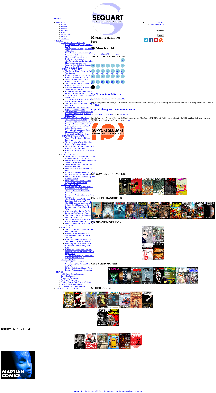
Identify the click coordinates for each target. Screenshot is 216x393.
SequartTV (65, 39)
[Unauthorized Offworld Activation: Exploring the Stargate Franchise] (108, 218)
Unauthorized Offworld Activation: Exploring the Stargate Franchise (77, 76)
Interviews (64, 30)
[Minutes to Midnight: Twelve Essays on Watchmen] (113, 325)
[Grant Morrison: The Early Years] (147, 242)
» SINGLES (65, 227)
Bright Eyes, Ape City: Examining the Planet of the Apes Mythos (78, 92)
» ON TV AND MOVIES (70, 154)
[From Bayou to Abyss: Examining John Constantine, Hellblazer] (147, 194)
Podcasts (64, 37)
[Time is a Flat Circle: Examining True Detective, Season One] (147, 284)
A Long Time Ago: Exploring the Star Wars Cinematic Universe (78, 100)
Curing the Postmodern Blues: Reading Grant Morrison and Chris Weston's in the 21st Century (79, 126)
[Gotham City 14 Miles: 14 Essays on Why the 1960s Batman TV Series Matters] (170, 284)
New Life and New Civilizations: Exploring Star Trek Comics (77, 109)
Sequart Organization (82, 391)
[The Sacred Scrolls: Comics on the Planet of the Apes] (186, 218)
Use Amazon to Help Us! (112, 391)
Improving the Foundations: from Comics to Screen (78, 182)
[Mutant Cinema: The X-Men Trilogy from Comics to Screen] (181, 284)
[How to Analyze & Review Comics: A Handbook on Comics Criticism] (68, 308)
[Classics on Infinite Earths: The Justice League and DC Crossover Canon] (124, 308)
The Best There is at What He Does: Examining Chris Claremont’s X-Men (78, 200)
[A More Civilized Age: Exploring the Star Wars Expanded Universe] (164, 218)
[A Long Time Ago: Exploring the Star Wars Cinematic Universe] (141, 218)
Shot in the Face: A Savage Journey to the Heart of (80, 147)
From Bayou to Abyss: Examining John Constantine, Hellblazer (79, 54)
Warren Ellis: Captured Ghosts (71, 284)
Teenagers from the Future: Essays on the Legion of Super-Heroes (79, 66)
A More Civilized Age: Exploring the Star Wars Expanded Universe (80, 88)
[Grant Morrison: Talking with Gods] (136, 348)
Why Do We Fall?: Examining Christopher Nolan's (80, 157)
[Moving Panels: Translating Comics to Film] (158, 284)
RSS (100, 391)
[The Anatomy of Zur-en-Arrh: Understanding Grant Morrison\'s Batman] (158, 259)
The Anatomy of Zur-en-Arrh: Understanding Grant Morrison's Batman (79, 121)
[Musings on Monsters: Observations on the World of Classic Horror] (136, 284)
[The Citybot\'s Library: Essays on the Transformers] (96, 218)
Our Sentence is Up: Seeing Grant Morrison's (77, 131)
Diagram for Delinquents (69, 278)
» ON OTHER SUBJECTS (71, 185)
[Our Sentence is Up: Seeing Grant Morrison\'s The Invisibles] (158, 242)
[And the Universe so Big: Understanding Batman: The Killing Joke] (102, 325)
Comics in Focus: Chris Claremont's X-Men (76, 282)
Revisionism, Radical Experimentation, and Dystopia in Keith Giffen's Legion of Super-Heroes (79, 252)
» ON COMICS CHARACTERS (73, 43)
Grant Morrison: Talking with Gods (73, 286)
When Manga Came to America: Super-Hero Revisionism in (80, 220)
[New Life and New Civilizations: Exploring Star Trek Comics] (175, 218)
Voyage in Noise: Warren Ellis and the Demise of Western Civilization (78, 143)
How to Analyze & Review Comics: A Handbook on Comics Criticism (79, 188)
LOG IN (161, 22)
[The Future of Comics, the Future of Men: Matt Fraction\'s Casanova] (136, 308)
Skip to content (56, 19)
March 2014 (105, 54)
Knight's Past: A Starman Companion (78, 270)
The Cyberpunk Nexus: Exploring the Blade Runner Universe (78, 84)
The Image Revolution (69, 280)
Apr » (118, 54)
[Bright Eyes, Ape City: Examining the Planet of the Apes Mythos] (198, 218)
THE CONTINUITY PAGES (67, 288)
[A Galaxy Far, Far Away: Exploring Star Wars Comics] (153, 218)
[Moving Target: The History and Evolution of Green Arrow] (158, 194)
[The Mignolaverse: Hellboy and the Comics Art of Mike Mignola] (80, 308)
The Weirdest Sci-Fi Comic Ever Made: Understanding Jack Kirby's (79, 114)
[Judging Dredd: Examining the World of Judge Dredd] (136, 194)
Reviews (64, 26)
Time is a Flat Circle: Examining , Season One (78, 165)
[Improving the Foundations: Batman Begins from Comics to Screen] (192, 284)
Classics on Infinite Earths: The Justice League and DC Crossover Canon (79, 212)
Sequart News (66, 35)
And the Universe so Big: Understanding (79, 257)
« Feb (93, 54)
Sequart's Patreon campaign (132, 391)
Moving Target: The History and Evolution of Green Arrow (76, 58)
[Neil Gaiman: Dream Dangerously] (80, 348)
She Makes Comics (67, 276)
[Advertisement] (108, 157)
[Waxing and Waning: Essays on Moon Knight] (125, 194)
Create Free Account (157, 24)
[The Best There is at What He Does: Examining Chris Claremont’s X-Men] (102, 308)
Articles (63, 24)
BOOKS (59, 41)
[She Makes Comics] (91, 348)
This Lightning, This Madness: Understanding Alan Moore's (80, 264)
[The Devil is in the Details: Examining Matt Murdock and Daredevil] (170, 194)
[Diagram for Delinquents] (102, 348)
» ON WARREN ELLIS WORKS (73, 136)
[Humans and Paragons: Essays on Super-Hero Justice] (91, 308)
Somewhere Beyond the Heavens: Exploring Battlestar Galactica (77, 80)
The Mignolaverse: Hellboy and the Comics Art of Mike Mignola (77, 192)
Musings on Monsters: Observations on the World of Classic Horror (80, 161)
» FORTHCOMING (68, 260)
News (63, 32)
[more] (97, 105)
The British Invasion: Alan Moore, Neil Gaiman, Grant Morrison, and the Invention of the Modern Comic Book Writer (79, 206)
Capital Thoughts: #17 (113, 109)
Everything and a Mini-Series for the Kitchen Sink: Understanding (78, 246)
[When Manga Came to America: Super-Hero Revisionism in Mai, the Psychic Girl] (147, 308)
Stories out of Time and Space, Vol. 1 (78, 268)
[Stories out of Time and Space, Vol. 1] (113, 284)
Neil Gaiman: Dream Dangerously (73, 274)
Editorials (64, 28)
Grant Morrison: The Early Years (77, 134)
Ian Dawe (96, 99)
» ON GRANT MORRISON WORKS (75, 118)
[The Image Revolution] (113, 348)
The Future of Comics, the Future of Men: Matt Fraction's (80, 216)
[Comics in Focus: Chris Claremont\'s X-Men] (124, 348)
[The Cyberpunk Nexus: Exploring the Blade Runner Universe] (130, 218)
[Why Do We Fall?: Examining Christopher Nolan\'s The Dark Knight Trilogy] (125, 284)
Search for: (160, 31)
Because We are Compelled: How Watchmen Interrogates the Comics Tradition (77, 235)
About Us (94, 391)
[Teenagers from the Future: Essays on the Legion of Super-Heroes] (181, 194)
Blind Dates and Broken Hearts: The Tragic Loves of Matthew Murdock (78, 240)
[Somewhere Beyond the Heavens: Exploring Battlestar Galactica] (119, 218)
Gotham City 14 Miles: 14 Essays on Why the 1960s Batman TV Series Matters (80, 174)
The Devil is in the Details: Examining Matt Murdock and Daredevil (78, 62)
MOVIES (59, 272)
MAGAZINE (61, 22)
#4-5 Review (106, 94)
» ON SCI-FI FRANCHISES (71, 69)
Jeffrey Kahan (98, 114)
